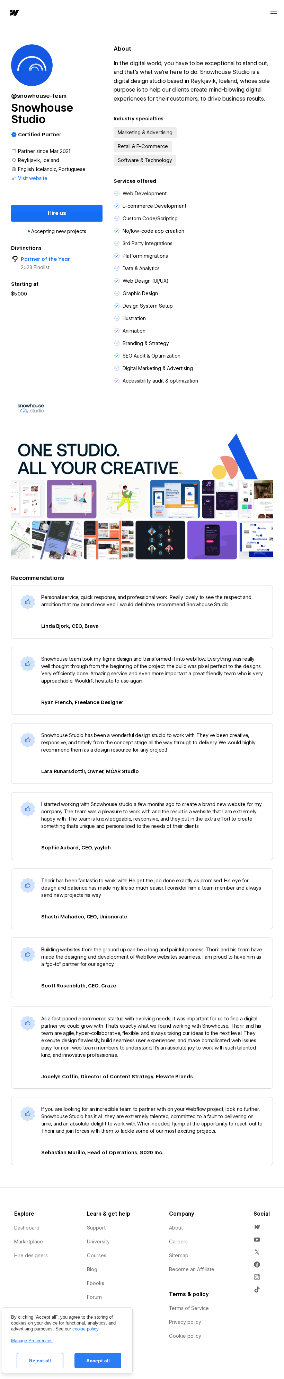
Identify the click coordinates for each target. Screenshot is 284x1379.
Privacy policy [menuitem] (185, 1322)
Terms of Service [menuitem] (189, 1308)
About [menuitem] (176, 1228)
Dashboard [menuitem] (26, 1228)
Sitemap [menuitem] (178, 1255)
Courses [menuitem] (96, 1255)
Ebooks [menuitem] (95, 1283)
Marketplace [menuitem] (28, 1241)
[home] (13, 13)
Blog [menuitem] (92, 1269)
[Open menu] (273, 11)
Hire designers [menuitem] (31, 1255)
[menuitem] (257, 1227)
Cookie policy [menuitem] (185, 1336)
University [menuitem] (98, 1241)
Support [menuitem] (96, 1228)
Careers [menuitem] (178, 1241)
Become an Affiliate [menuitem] (191, 1269)
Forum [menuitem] (94, 1297)
